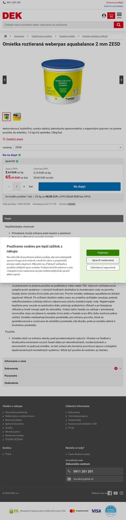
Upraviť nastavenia (103, 260)
